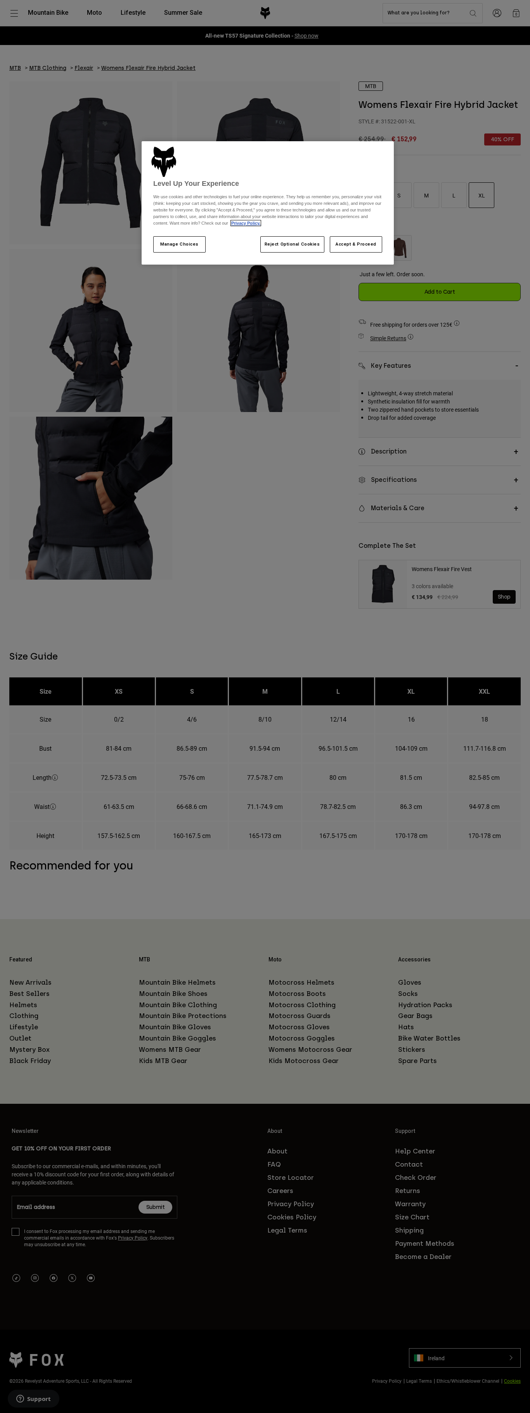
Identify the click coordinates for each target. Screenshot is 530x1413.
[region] (268, 203)
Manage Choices (179, 244)
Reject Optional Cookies (292, 244)
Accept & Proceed (356, 244)
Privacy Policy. (245, 223)
